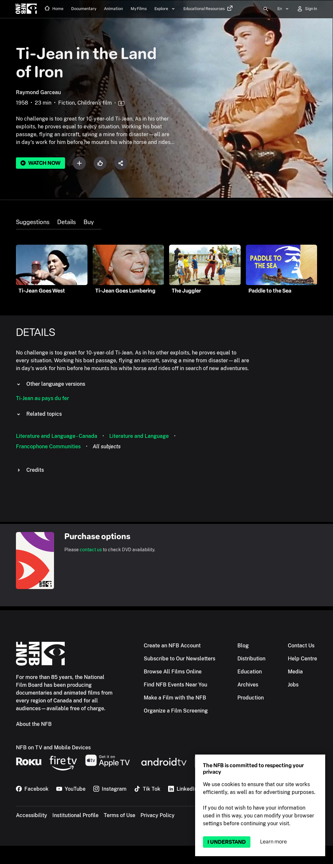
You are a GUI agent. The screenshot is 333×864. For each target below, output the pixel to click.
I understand (226, 842)
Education (249, 672)
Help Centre (302, 658)
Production (250, 698)
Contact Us (301, 645)
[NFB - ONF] (26, 9)
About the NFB (34, 724)
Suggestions (32, 222)
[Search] (266, 9)
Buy (89, 222)
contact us (91, 549)
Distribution (251, 658)
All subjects (107, 446)
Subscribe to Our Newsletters (179, 658)
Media (295, 672)
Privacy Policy (157, 815)
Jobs (293, 685)
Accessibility (31, 815)
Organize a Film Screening (176, 711)
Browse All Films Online (173, 672)
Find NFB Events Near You (175, 685)
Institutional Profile (75, 815)
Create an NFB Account (172, 645)
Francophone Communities (48, 446)
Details (66, 222)
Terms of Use (119, 815)
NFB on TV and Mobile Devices (53, 747)
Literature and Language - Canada (56, 436)
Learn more (273, 842)
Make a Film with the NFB (175, 698)
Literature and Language (139, 436)
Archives (247, 685)
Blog (243, 645)
